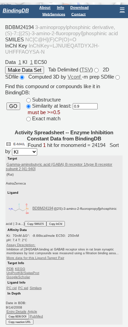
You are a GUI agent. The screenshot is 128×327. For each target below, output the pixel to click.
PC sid (23, 288)
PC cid (11, 288)
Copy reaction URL (20, 322)
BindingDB (16, 10)
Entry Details (16, 311)
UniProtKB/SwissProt (22, 273)
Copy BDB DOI (17, 316)
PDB (10, 269)
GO (13, 106)
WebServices (53, 14)
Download (79, 7)
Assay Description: (20, 245)
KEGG (20, 269)
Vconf (75, 77)
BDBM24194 (42, 208)
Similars (36, 288)
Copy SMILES (35, 224)
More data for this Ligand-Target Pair (35, 258)
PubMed (36, 316)
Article (32, 311)
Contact (78, 14)
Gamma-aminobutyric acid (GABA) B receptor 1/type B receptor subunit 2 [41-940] (59, 166)
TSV (86, 69)
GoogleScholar (18, 277)
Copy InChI (55, 224)
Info (60, 7)
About (45, 7)
